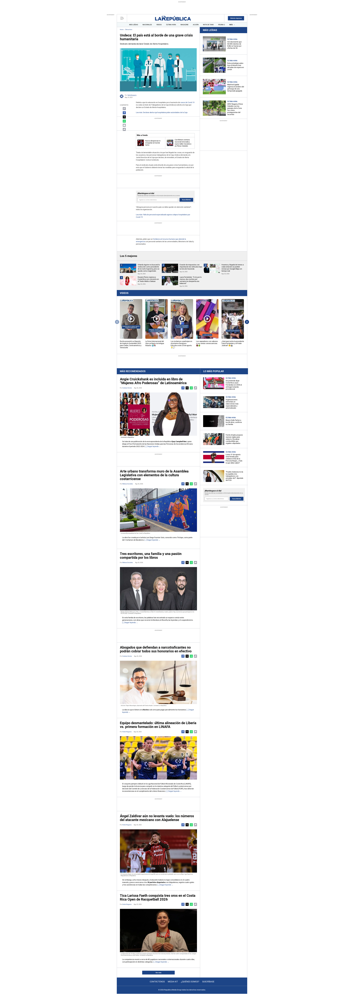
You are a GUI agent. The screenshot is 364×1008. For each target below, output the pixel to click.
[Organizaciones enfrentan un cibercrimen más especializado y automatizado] (213, 402)
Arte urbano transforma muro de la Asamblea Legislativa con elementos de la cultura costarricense (154, 475)
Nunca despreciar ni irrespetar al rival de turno (152, 143)
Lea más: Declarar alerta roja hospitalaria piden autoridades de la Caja (161, 112)
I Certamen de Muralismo (134, 540)
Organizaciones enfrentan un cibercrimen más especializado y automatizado (232, 404)
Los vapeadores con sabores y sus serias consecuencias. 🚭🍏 (207, 343)
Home (122, 29)
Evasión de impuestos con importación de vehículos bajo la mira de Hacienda (191, 267)
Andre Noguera (126, 731)
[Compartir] (124, 129)
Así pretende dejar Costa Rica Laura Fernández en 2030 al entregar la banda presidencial (234, 385)
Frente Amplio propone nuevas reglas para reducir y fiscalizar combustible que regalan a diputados (234, 439)
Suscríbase (208, 981)
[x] (3, 86)
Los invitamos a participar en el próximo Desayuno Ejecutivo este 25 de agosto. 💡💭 (181, 344)
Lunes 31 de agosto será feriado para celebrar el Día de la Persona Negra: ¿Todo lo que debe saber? (234, 459)
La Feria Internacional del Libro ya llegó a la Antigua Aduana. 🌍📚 (154, 343)
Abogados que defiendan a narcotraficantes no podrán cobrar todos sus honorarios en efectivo (156, 649)
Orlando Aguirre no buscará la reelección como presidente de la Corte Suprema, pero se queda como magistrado (149, 268)
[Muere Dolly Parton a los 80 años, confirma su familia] (213, 421)
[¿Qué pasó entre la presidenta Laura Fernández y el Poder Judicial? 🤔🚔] (233, 319)
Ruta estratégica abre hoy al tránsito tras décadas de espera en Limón (235, 66)
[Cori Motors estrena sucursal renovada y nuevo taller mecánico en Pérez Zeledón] (170, 143)
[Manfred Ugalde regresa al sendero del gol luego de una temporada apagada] (214, 86)
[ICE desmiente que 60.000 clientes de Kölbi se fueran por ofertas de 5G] (214, 43)
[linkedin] (6, 86)
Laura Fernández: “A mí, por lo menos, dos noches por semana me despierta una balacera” (191, 280)
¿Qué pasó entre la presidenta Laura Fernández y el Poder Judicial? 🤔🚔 (233, 343)
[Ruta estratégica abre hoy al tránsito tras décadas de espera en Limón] (214, 65)
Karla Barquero (132, 95)
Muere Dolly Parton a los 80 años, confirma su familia (234, 422)
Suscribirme (186, 200)
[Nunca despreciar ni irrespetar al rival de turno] (140, 143)
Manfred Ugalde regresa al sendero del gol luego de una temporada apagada (235, 88)
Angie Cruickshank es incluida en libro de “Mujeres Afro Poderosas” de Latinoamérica (153, 381)
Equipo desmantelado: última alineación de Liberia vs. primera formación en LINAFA (158, 725)
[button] (236, 18)
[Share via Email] (124, 125)
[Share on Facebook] (124, 112)
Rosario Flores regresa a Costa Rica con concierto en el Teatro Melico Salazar (148, 279)
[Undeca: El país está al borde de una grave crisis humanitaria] (158, 69)
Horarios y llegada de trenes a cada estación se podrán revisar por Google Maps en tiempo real (233, 268)
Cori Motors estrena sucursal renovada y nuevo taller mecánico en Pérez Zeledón (183, 143)
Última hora (128, 29)
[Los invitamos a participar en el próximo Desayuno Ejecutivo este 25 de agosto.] (182, 319)
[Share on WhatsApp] (124, 121)
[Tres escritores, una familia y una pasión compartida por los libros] (158, 588)
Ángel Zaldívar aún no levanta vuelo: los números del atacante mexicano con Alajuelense (157, 818)
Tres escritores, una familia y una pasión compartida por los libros (151, 555)
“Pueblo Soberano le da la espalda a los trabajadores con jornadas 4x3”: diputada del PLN (234, 476)
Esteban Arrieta (127, 388)
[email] (6, 89)
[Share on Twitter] (124, 116)
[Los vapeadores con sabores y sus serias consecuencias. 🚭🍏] (207, 319)
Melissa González (127, 484)
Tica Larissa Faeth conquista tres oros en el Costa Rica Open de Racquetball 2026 (157, 897)
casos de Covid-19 (187, 102)
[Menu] (122, 18)
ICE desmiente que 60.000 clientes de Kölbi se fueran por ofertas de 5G (234, 45)
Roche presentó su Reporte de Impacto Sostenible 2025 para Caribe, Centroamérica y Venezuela (130, 344)
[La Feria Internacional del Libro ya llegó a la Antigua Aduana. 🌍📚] (156, 319)
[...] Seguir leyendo (152, 446)
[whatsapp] (3, 89)
